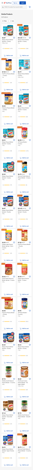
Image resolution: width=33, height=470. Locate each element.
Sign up (15, 3)
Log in (22, 3)
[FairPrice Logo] (7, 3)
